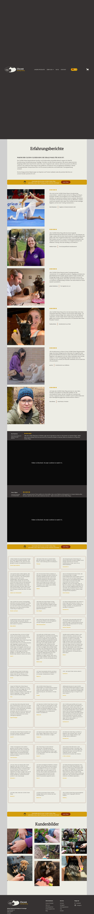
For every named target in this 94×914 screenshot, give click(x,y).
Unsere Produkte (49, 903)
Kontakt (62, 910)
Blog (47, 910)
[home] (11, 69)
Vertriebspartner (49, 907)
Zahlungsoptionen (64, 907)
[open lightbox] (19, 841)
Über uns (48, 905)
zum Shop (65, 182)
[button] (50, 69)
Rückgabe (62, 905)
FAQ (61, 909)
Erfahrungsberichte (50, 909)
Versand (62, 903)
